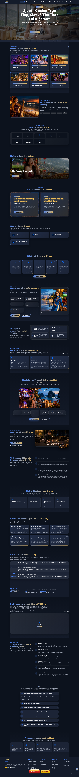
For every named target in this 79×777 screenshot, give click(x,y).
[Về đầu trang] (77, 769)
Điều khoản (54, 762)
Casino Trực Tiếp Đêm (32, 768)
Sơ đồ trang (72, 773)
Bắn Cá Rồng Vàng (60, 1)
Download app (17, 442)
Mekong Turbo (31, 767)
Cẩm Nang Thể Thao (70, 1)
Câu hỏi (53, 767)
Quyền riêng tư (55, 764)
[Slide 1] (37, 177)
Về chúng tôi (54, 761)
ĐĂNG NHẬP (45, 771)
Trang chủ (23, 1)
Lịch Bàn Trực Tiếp (52, 1)
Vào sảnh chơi (65, 46)
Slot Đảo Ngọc (31, 765)
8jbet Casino (36, 1)
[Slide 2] (39, 177)
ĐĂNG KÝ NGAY (35, 771)
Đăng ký (41, 761)
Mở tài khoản (34, 32)
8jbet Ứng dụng (44, 1)
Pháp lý (53, 765)
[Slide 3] (41, 177)
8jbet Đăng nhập (29, 1)
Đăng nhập (45, 32)
